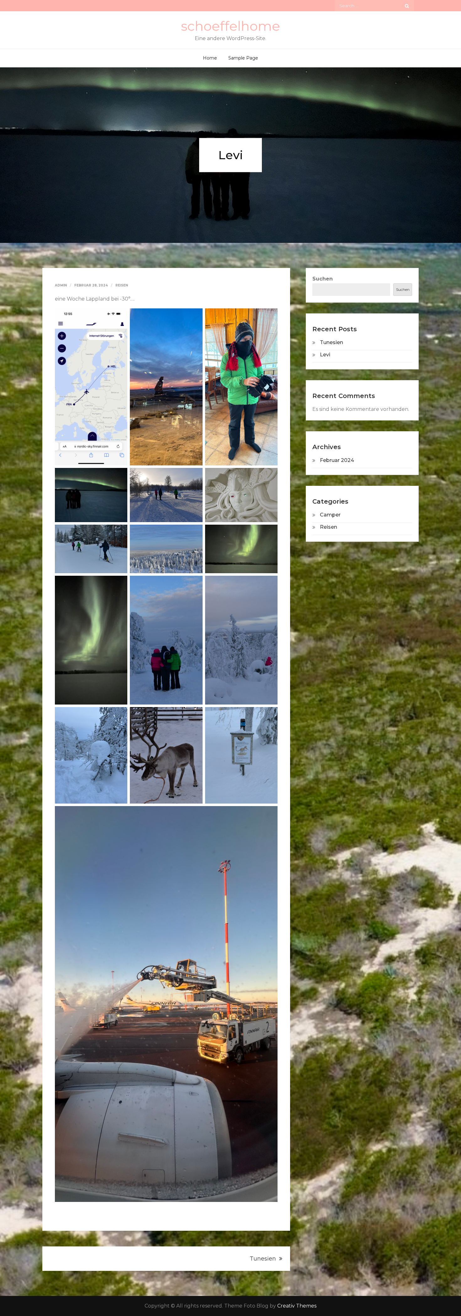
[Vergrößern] (119, 316)
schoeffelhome (230, 26)
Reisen (121, 285)
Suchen (322, 279)
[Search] (407, 5)
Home (210, 58)
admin (61, 285)
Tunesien (263, 1258)
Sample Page (243, 58)
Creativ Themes (296, 1306)
